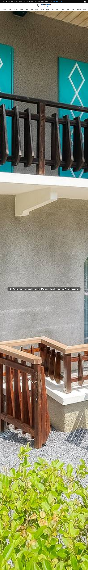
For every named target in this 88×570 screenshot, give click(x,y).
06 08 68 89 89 (57, 1)
